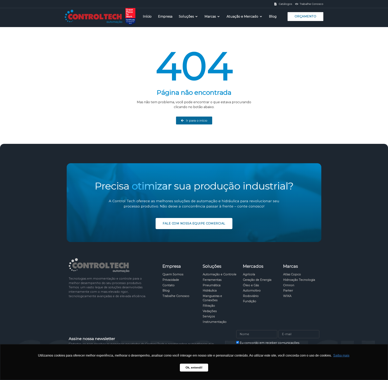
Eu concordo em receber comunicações (269, 343)
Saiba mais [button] (341, 355)
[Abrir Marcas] (218, 16)
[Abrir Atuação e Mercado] (261, 16)
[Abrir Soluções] (196, 16)
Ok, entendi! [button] (194, 367)
